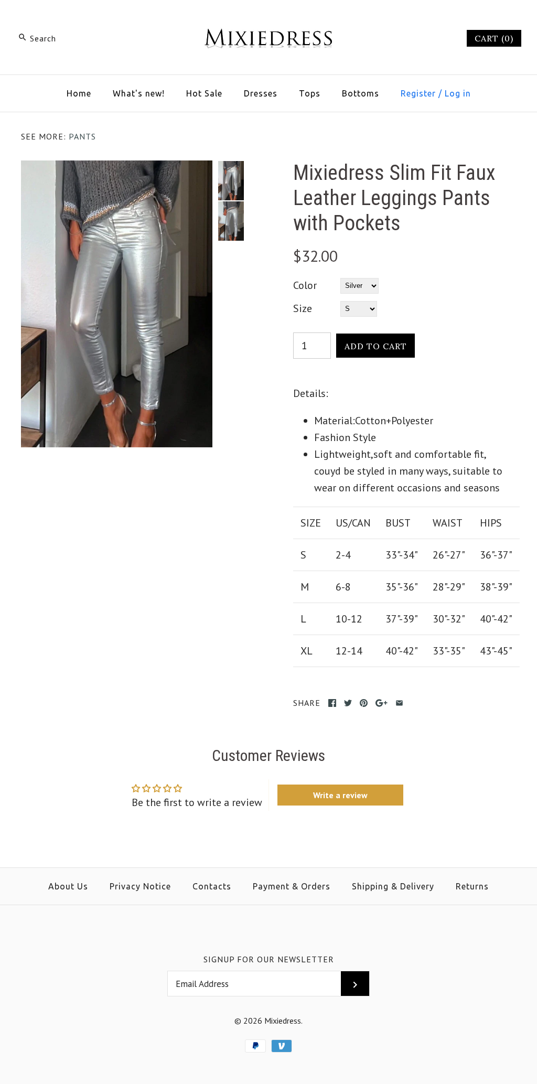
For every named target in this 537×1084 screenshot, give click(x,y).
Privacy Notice (140, 886)
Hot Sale (204, 93)
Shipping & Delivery (393, 886)
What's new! (139, 93)
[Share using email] (399, 703)
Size (302, 308)
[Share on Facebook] (332, 703)
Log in (458, 93)
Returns (472, 886)
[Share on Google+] (381, 703)
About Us (68, 886)
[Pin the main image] (364, 703)
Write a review (340, 795)
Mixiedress (282, 1020)
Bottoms (360, 93)
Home (79, 93)
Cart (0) (494, 38)
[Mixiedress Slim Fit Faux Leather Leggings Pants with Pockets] (116, 169)
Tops (309, 93)
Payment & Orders (291, 886)
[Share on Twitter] (348, 703)
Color (305, 285)
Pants (82, 136)
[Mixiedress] (268, 19)
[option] (231, 180)
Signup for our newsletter (268, 959)
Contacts (211, 886)
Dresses (260, 93)
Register (418, 93)
